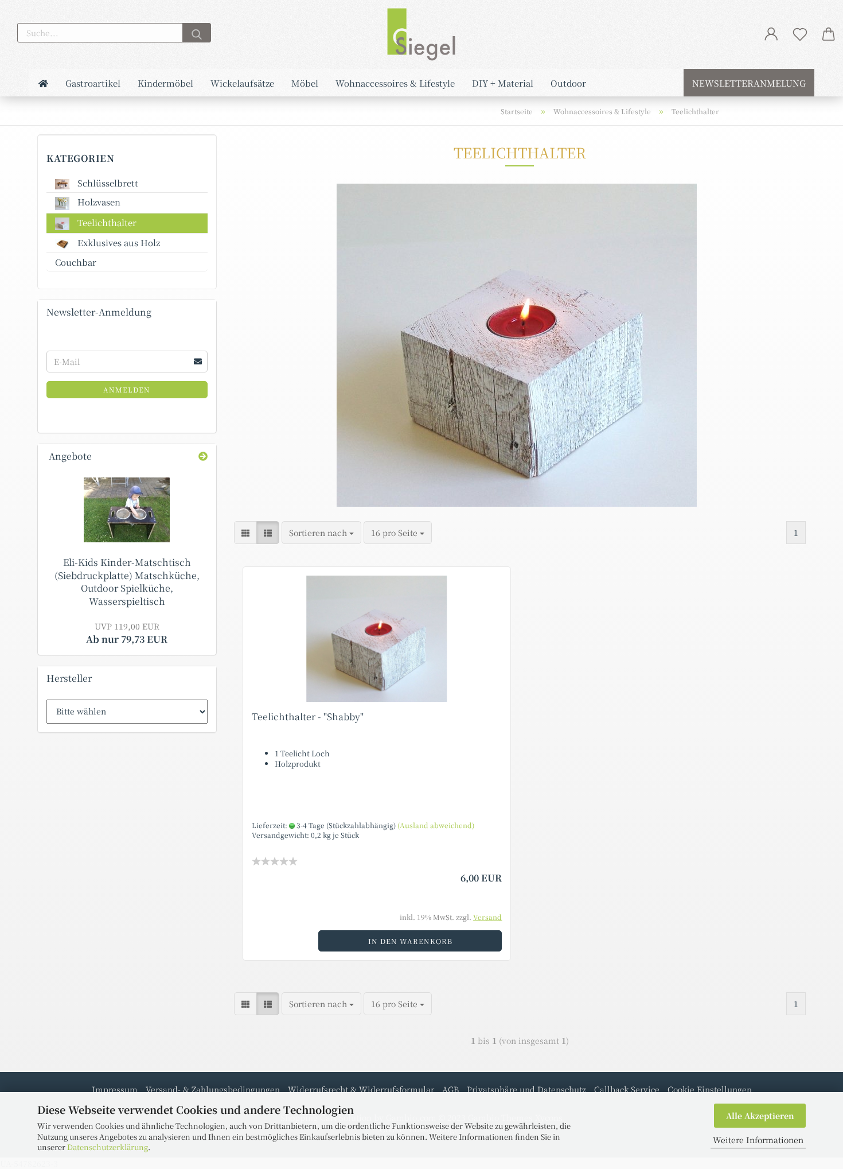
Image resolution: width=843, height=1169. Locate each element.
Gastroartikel (92, 83)
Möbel (304, 83)
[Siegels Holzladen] (421, 34)
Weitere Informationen (758, 1139)
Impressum (115, 1089)
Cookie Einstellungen (710, 1089)
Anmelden (126, 389)
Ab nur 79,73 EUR (126, 633)
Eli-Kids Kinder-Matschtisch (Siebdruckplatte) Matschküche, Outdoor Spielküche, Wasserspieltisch (127, 582)
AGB (450, 1089)
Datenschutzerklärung (107, 1146)
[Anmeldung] (771, 34)
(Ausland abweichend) (435, 825)
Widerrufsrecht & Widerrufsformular (361, 1089)
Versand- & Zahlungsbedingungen (213, 1089)
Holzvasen (97, 202)
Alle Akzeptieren (760, 1115)
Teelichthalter (105, 222)
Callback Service (626, 1089)
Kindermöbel (165, 83)
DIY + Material (502, 83)
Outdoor (568, 83)
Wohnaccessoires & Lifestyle (395, 83)
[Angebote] (203, 456)
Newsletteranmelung (749, 83)
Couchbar (75, 262)
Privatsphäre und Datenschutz (526, 1089)
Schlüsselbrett (106, 183)
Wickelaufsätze (242, 83)
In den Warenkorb (410, 941)
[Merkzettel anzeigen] (800, 34)
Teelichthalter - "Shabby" (308, 716)
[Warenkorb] (828, 34)
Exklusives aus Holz (117, 242)
